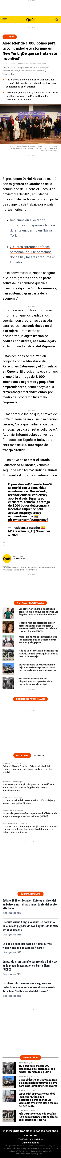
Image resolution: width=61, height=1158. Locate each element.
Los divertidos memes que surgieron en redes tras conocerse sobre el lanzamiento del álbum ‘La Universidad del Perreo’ (29, 987)
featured (8, 570)
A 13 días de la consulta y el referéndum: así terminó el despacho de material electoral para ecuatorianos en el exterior (31, 83)
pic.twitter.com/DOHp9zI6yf (28, 520)
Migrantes (32, 570)
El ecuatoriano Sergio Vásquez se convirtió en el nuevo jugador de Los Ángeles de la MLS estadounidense (30, 926)
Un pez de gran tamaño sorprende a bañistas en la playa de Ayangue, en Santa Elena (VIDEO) (30, 965)
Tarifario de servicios (30, 1139)
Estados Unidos (47, 567)
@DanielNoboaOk (40, 484)
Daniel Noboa (20, 567)
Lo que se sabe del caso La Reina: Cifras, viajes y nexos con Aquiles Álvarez (27, 945)
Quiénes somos (30, 1142)
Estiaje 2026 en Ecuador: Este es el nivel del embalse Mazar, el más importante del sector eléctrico (30, 904)
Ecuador (33, 567)
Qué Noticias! (19, 558)
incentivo (19, 570)
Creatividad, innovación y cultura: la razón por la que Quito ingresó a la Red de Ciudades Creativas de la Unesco (32, 96)
